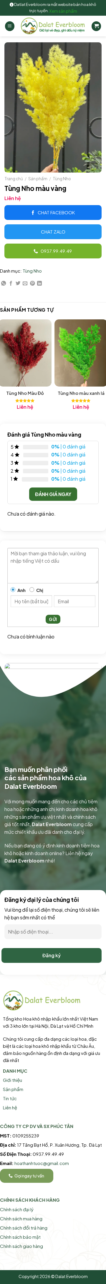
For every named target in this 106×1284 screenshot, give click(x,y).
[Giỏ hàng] (96, 26)
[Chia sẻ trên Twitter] (18, 283)
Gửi (53, 619)
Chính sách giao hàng (21, 1246)
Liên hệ (10, 1107)
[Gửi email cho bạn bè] (25, 283)
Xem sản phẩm (63, 11)
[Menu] (9, 26)
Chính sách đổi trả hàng (23, 1227)
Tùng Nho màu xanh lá (81, 393)
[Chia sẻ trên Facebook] (11, 283)
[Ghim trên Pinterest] (32, 283)
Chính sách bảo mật (20, 1237)
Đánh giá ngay (53, 494)
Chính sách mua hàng (21, 1218)
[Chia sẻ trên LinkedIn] (39, 283)
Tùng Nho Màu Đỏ (25, 393)
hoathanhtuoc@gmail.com (41, 1163)
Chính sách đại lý (17, 1209)
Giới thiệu (12, 1080)
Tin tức (10, 1098)
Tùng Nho (62, 178)
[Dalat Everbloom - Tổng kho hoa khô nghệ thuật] (53, 26)
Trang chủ (13, 178)
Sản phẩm (37, 178)
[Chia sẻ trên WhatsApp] (3, 283)
